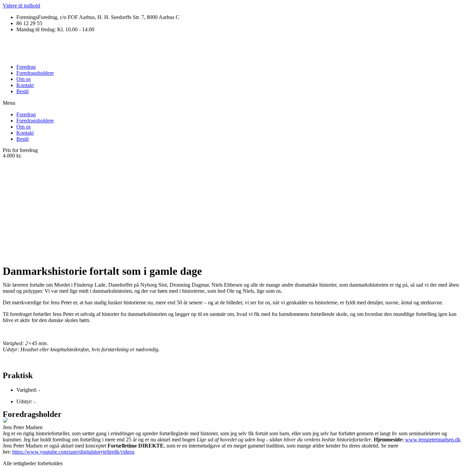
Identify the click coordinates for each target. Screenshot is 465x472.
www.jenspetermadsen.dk (433, 439)
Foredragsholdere (35, 73)
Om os (23, 79)
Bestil (22, 91)
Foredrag (26, 67)
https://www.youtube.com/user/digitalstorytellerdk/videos (73, 452)
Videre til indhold (21, 6)
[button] (232, 103)
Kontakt (25, 85)
